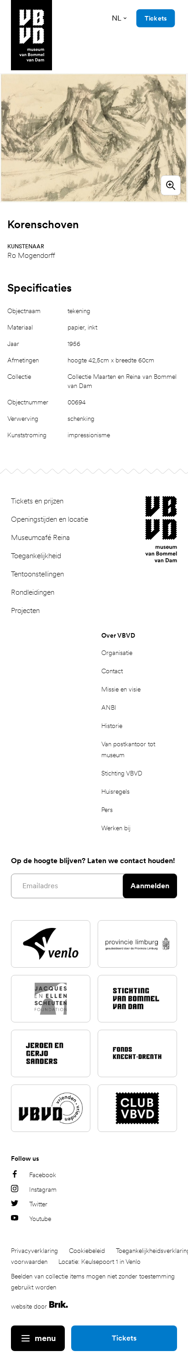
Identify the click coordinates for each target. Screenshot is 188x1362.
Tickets (124, 1338)
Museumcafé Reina (40, 537)
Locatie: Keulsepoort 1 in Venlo (99, 1261)
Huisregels (115, 791)
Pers (107, 809)
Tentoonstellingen (37, 574)
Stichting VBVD (121, 773)
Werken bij (116, 828)
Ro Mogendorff (31, 255)
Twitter (38, 1204)
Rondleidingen (32, 592)
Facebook (42, 1175)
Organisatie (116, 652)
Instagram (43, 1189)
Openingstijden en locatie (49, 519)
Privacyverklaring (34, 1250)
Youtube (40, 1218)
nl (116, 18)
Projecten (25, 610)
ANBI (108, 707)
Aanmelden (150, 885)
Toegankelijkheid (36, 555)
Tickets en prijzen (37, 501)
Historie (111, 725)
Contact (112, 671)
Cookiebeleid (87, 1250)
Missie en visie (121, 689)
